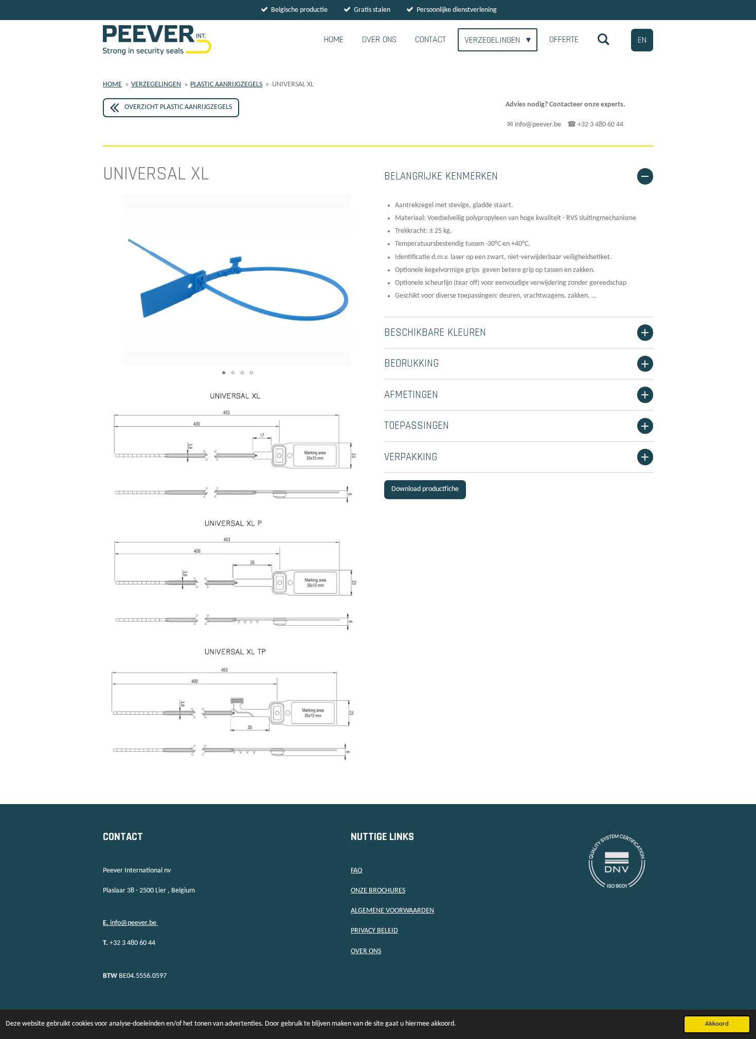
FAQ (356, 870)
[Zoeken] (603, 39)
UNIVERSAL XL (293, 84)
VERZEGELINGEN (156, 84)
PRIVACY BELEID (374, 931)
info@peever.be (130, 923)
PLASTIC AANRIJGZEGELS (226, 84)
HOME (112, 84)
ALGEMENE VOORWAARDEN (392, 911)
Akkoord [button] (717, 1024)
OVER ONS (366, 951)
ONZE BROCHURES (378, 891)
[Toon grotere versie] (237, 575)
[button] (362, 204)
